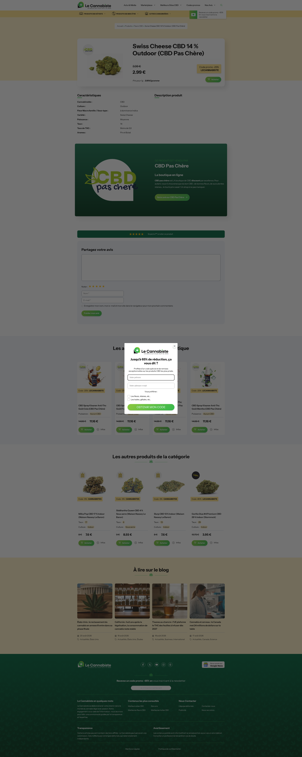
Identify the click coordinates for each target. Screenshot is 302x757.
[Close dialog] (174, 346)
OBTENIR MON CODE (151, 407)
